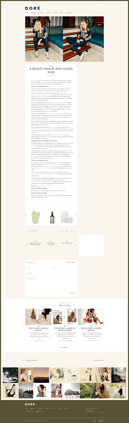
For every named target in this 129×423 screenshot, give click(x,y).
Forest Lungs (34, 156)
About (62, 12)
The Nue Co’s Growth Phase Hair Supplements (42, 129)
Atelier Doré (32, 8)
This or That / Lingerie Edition (91, 329)
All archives (64, 347)
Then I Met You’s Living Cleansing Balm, (52, 164)
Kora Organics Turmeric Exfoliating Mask (52, 166)
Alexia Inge (33, 80)
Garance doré (30, 404)
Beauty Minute (32, 230)
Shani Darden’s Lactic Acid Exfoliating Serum (41, 181)
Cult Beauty (43, 82)
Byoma (32, 146)
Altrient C (55, 107)
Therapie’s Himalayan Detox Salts (44, 168)
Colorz (45, 420)
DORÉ (53, 75)
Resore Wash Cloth (41, 96)
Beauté (33, 12)
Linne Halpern (42, 340)
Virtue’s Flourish (54, 127)
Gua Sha (61, 93)
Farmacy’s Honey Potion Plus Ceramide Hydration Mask (44, 174)
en (103, 3)
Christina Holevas (68, 340)
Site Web (29, 273)
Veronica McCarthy (94, 340)
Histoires (41, 12)
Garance (69, 12)
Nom (29, 267)
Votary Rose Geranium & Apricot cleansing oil (42, 94)
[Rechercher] (103, 12)
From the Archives (64, 303)
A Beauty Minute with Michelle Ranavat (35, 244)
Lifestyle (49, 12)
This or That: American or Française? (64, 329)
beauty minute (32, 231)
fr (100, 3)
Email (54, 267)
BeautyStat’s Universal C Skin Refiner (56, 102)
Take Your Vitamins (67, 243)
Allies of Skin (46, 109)
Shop (55, 12)
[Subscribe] (102, 411)
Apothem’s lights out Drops (44, 185)
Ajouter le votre (70, 262)
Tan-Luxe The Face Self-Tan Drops (54, 113)
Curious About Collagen (51, 244)
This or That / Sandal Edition (38, 329)
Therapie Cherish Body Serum (57, 135)
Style (26, 12)
